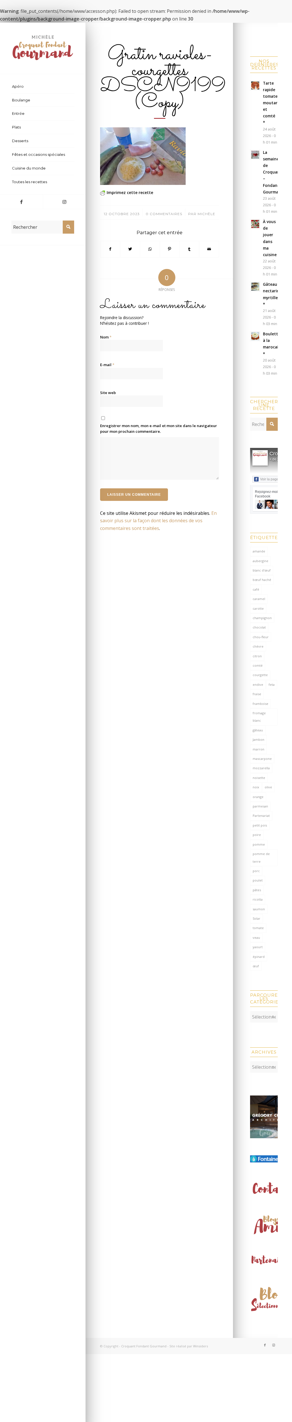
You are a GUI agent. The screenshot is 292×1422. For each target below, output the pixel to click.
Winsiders (200, 1346)
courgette (260, 675)
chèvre (258, 646)
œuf (256, 966)
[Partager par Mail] (209, 249)
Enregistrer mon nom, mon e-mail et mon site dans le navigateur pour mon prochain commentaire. (158, 428)
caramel (259, 599)
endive (258, 684)
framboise (260, 703)
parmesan (260, 806)
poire (257, 835)
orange (258, 797)
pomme (259, 844)
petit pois (260, 825)
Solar (256, 918)
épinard (259, 956)
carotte (258, 608)
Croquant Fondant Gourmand (144, 1346)
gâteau (258, 730)
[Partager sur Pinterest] (169, 249)
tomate (258, 928)
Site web (108, 392)
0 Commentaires (164, 214)
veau (256, 937)
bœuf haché (262, 580)
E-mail (107, 364)
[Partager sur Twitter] (130, 249)
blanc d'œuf (262, 570)
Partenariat (261, 815)
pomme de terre (261, 857)
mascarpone (262, 758)
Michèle (206, 214)
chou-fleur (261, 637)
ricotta (258, 899)
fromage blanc (259, 717)
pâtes (257, 890)
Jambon (258, 739)
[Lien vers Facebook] (21, 202)
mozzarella (261, 768)
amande (259, 551)
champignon (262, 618)
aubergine (260, 561)
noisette (259, 778)
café (256, 589)
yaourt (258, 947)
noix (256, 787)
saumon (259, 909)
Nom (105, 337)
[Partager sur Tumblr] (189, 249)
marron (258, 749)
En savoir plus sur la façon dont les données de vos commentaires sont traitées (158, 520)
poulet (258, 880)
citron (257, 656)
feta (272, 684)
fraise (257, 694)
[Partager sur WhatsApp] (149, 249)
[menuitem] (42, 86)
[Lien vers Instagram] (64, 202)
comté (258, 665)
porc (256, 871)
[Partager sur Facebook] (110, 249)
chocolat (259, 627)
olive (268, 787)
